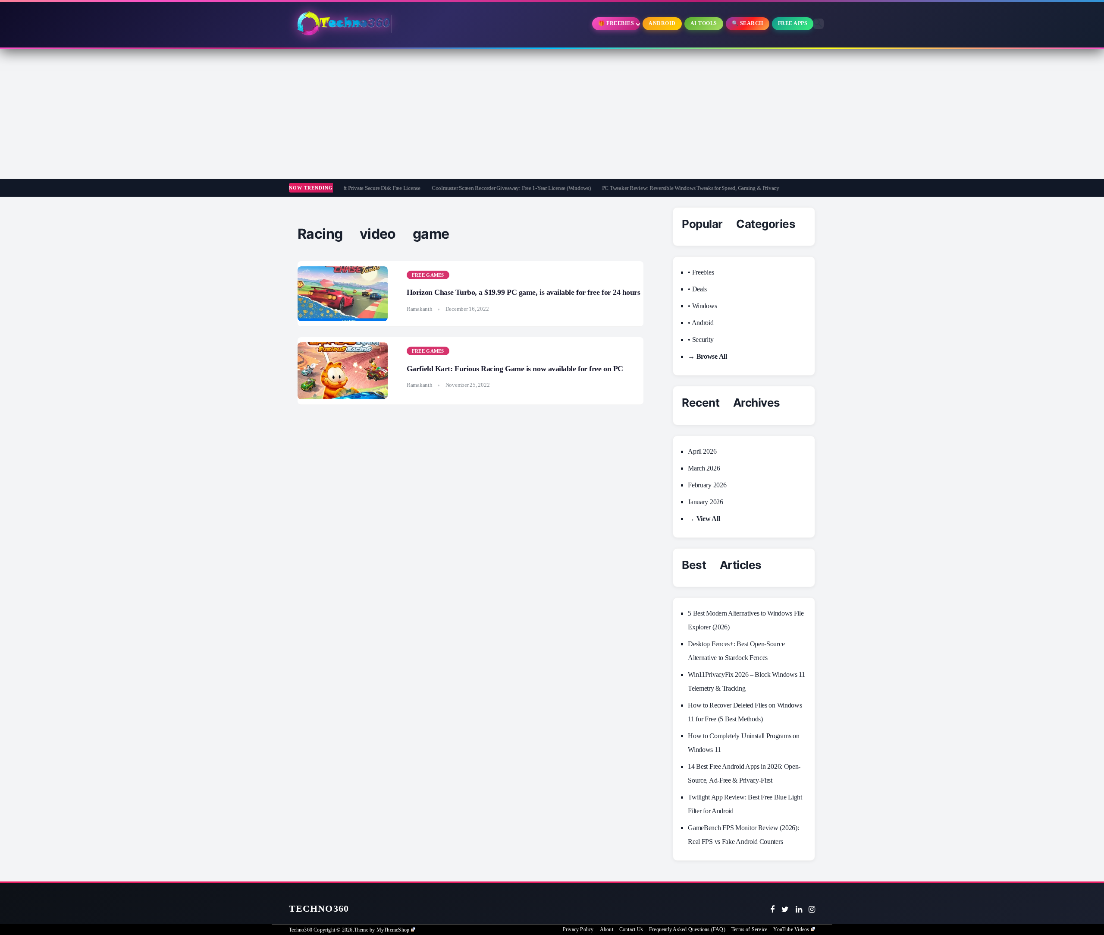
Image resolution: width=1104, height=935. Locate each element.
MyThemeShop (392, 930)
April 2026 (702, 451)
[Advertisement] (552, 114)
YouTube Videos (791, 929)
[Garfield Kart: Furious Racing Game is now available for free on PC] (343, 370)
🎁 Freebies (616, 23)
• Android (700, 322)
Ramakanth (420, 309)
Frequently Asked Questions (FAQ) (687, 929)
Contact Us (631, 929)
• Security (700, 339)
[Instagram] (812, 909)
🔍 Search (747, 23)
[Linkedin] (799, 909)
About (606, 929)
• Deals (697, 289)
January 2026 (705, 501)
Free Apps (793, 23)
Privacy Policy (578, 929)
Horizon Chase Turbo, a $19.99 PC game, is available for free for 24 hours (523, 292)
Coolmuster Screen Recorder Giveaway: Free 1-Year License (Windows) (478, 188)
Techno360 (319, 908)
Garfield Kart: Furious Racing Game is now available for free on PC (515, 368)
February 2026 (707, 485)
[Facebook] (772, 909)
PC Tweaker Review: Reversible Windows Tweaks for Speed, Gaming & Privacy (657, 188)
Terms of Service (749, 929)
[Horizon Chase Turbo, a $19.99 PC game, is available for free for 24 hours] (343, 294)
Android (662, 23)
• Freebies (701, 272)
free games (428, 275)
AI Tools (703, 23)
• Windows (702, 306)
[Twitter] (785, 909)
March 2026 (704, 468)
